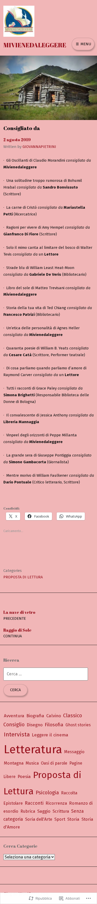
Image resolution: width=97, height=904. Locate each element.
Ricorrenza (56, 803)
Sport (59, 819)
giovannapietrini (39, 146)
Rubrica (27, 811)
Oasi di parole (54, 763)
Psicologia (47, 793)
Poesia (24, 776)
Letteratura (33, 749)
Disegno (35, 724)
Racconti (34, 803)
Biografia (35, 715)
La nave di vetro (19, 615)
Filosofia (54, 725)
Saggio (43, 811)
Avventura (14, 715)
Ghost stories (78, 724)
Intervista (17, 734)
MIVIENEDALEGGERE (34, 45)
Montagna (14, 763)
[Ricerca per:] (45, 673)
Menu (85, 44)
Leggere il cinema (50, 735)
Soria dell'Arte (38, 819)
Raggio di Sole (17, 632)
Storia (73, 819)
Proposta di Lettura (23, 577)
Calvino (53, 715)
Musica (32, 763)
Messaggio (74, 751)
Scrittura (61, 811)
